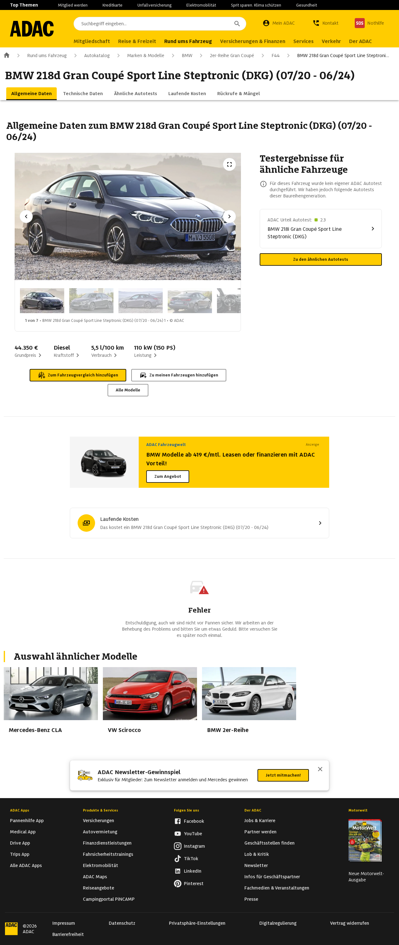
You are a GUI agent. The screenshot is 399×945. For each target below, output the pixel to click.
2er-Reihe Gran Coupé (232, 55)
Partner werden (260, 832)
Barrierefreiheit (68, 934)
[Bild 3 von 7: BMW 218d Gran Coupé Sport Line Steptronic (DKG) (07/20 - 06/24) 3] (140, 301)
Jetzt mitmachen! (283, 775)
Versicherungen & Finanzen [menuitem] (252, 41)
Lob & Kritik (256, 854)
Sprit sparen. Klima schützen (256, 5)
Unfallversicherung (154, 5)
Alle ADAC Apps (26, 865)
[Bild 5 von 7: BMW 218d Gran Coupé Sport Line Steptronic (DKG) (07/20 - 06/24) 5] (239, 301)
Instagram (194, 846)
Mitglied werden (73, 5)
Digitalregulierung (277, 923)
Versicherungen (98, 820)
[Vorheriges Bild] (26, 216)
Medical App (23, 832)
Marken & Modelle (145, 55)
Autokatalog (97, 55)
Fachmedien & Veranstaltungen (276, 888)
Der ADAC (252, 810)
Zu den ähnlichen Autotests (320, 259)
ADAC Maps (95, 877)
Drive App (20, 843)
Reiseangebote (98, 888)
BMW (187, 55)
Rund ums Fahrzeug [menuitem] (188, 41)
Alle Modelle (128, 390)
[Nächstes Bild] (229, 216)
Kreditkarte (113, 5)
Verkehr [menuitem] (331, 41)
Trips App (19, 854)
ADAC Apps (19, 810)
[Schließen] (320, 769)
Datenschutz (122, 923)
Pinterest (194, 883)
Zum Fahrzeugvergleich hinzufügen (83, 375)
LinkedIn (192, 871)
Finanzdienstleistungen (107, 843)
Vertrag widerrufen (349, 923)
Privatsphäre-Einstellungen (197, 923)
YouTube (193, 833)
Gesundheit (306, 5)
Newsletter (256, 865)
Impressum (63, 923)
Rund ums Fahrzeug (47, 55)
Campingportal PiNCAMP (109, 899)
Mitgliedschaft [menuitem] (92, 41)
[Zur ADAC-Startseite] (32, 28)
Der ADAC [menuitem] (360, 41)
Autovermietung (100, 832)
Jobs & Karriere (259, 820)
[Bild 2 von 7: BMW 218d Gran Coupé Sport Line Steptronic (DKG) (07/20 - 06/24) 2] (91, 301)
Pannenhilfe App (27, 820)
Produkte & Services (100, 810)
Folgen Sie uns (186, 810)
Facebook (194, 821)
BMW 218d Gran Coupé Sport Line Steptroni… (343, 55)
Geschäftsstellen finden (269, 843)
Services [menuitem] (303, 41)
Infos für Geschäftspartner (272, 877)
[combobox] (160, 24)
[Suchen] (237, 24)
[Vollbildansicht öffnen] (229, 164)
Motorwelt (358, 810)
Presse (251, 899)
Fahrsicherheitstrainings (108, 854)
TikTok (191, 858)
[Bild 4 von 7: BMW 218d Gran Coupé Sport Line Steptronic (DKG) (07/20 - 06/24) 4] (190, 301)
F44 (276, 55)
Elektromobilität (201, 5)
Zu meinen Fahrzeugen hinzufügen (183, 375)
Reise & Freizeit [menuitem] (137, 41)
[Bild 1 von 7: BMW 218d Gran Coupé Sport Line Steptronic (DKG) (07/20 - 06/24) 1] (42, 301)
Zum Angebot (167, 476)
